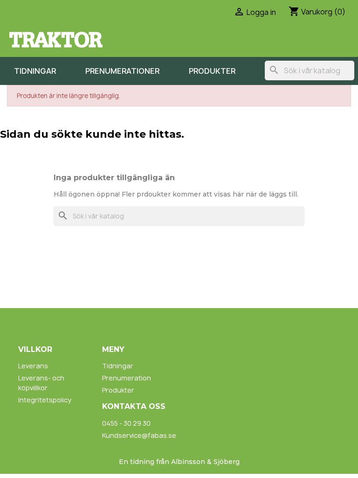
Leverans (33, 365)
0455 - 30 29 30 (126, 423)
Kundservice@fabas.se (139, 435)
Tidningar (35, 71)
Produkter (212, 71)
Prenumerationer (122, 71)
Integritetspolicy (44, 399)
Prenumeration (126, 377)
